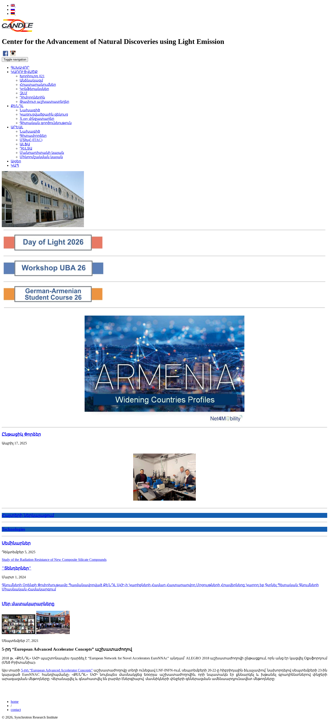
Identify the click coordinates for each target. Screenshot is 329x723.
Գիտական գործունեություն (46, 123)
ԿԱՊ (15, 165)
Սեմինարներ (16, 543)
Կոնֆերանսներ (34, 89)
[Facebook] (5, 55)
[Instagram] (13, 55)
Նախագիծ (30, 110)
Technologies (13, 529)
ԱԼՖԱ (25, 144)
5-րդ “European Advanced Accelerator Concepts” (57, 670)
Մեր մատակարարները (28, 603)
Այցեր (16, 161)
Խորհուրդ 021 (32, 76)
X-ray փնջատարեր (37, 118)
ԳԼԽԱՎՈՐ (20, 67)
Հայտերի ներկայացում (28, 515)
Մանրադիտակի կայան (42, 153)
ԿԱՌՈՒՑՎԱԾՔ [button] (24, 72)
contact (16, 710)
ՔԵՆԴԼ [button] (17, 106)
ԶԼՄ (23, 93)
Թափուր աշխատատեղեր (44, 101)
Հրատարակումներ (38, 84)
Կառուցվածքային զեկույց (44, 114)
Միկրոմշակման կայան (41, 157)
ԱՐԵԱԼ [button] (17, 127)
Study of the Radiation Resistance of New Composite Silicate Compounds (54, 560)
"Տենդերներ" (16, 568)
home (15, 702)
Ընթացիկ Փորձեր (21, 434)
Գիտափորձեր (33, 136)
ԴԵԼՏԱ (26, 148)
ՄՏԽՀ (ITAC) (31, 140)
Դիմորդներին (32, 97)
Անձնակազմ (31, 80)
